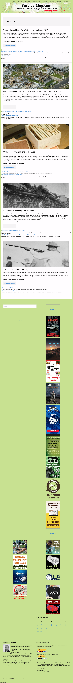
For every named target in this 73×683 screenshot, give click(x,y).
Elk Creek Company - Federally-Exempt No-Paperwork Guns (15, 171)
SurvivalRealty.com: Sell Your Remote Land (11, 174)
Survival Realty (5, 55)
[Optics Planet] (53, 577)
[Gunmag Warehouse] (53, 326)
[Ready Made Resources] (53, 467)
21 (65, 625)
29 (37, 628)
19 (56, 625)
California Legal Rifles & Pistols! (9, 290)
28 (65, 626)
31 (46, 628)
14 (65, 624)
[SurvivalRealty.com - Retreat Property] (20, 562)
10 (46, 624)
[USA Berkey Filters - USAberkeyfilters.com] (20, 547)
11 (51, 624)
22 (37, 626)
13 (60, 624)
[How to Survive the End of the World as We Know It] (53, 445)
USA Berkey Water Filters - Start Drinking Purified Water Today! (16, 111)
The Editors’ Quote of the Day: (16, 269)
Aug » (41, 631)
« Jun (37, 631)
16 (41, 625)
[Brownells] (53, 514)
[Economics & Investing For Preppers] (36, 195)
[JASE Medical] (53, 547)
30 (41, 628)
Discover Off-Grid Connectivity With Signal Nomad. (13, 230)
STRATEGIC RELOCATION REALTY (10, 115)
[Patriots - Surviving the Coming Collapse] (53, 393)
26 (56, 626)
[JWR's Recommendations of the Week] (36, 136)
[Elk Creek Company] (53, 489)
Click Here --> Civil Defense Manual (9, 287)
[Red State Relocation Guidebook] (53, 607)
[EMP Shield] (20, 577)
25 (51, 626)
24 (46, 626)
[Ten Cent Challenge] (53, 562)
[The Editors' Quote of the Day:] (36, 254)
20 (60, 625)
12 (56, 624)
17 (46, 625)
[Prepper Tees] (53, 592)
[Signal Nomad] (53, 349)
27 (60, 626)
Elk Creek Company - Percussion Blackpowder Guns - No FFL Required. (18, 234)
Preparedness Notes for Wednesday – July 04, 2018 (25, 30)
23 (41, 626)
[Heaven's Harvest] (53, 371)
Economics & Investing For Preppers (18, 211)
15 (37, 625)
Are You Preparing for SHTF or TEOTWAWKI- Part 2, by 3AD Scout (32, 92)
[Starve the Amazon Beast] (20, 592)
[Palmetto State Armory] (53, 419)
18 (51, 625)
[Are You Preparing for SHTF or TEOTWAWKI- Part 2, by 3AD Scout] (36, 76)
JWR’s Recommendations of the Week (19, 152)
